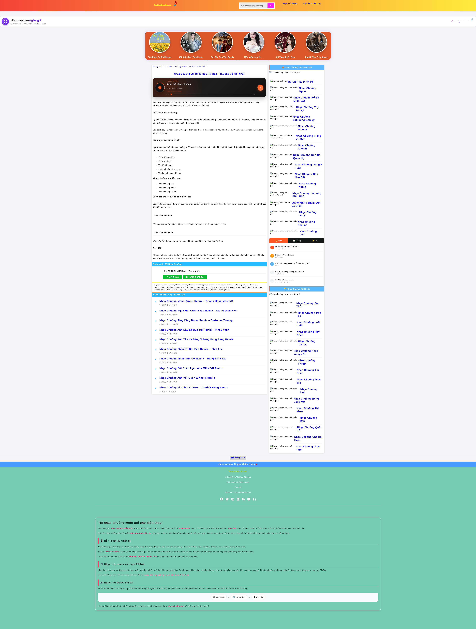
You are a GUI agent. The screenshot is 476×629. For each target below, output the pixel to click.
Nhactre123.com (238, 471)
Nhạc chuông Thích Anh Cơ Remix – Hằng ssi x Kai (192, 358)
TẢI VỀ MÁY (173, 277)
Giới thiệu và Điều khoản (238, 482)
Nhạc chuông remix (167, 188)
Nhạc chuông (181, 285)
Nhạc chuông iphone (220, 290)
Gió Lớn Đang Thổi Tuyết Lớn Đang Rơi (292, 263)
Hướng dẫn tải (196, 277)
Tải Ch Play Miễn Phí (301, 81)
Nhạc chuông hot (165, 184)
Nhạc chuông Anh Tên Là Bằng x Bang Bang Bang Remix (196, 339)
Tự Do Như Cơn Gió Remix (287, 247)
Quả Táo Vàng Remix (284, 255)
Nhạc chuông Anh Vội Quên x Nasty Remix (187, 377)
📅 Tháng (297, 241)
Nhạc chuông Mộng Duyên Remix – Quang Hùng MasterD (196, 301)
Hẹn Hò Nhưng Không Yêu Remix (289, 272)
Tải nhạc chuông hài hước (197, 287)
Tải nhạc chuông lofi (219, 287)
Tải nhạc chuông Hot (175, 287)
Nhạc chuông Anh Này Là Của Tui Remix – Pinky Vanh (194, 329)
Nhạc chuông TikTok (167, 192)
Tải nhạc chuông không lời (242, 287)
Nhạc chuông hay (196, 285)
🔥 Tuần (278, 241)
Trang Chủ (240, 458)
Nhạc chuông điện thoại (199, 290)
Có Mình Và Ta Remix (284, 280)
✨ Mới (315, 241)
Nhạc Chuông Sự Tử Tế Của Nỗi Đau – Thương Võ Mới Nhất (209, 74)
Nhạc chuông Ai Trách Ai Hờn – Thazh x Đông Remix (193, 387)
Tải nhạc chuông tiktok (215, 285)
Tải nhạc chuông (166, 285)
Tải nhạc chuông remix (177, 290)
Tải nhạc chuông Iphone (238, 285)
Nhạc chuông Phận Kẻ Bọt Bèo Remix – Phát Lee (191, 349)
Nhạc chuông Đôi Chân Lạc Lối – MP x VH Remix (191, 368)
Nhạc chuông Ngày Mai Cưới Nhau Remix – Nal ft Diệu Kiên (198, 310)
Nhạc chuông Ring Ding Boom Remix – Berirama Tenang (196, 320)
